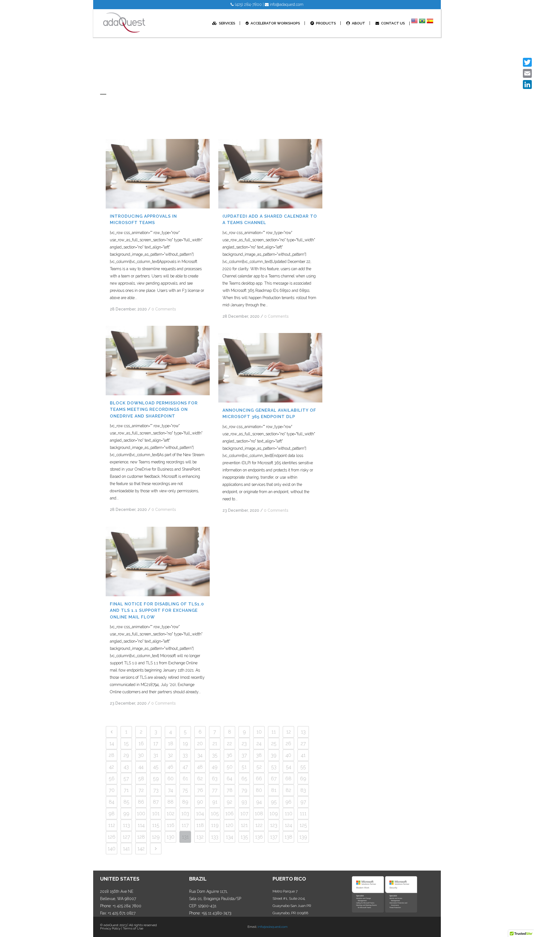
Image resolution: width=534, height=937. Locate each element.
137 (274, 837)
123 (273, 825)
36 (229, 755)
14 (111, 743)
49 (214, 767)
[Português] (422, 23)
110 (288, 813)
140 (111, 848)
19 (185, 743)
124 (288, 825)
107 (244, 813)
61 (185, 778)
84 (111, 802)
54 (288, 767)
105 (215, 813)
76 (200, 790)
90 (200, 802)
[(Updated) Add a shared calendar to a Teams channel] (270, 173)
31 (156, 755)
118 (200, 825)
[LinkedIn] (527, 84)
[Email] (527, 73)
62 (200, 778)
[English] (414, 23)
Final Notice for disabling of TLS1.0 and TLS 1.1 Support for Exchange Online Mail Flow (157, 611)
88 (170, 802)
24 (258, 743)
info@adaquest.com (286, 4)
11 (273, 732)
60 (170, 778)
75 (185, 790)
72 (141, 790)
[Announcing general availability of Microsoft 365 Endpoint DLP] (270, 367)
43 (126, 767)
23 (244, 743)
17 (155, 743)
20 (200, 743)
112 (111, 825)
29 (126, 755)
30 (141, 755)
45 (156, 767)
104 (200, 813)
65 (244, 778)
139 (303, 837)
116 (170, 825)
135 (244, 837)
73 (156, 790)
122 (259, 825)
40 (288, 755)
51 (244, 767)
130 (170, 837)
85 (126, 802)
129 (156, 837)
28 (111, 755)
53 (273, 767)
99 (126, 813)
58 (141, 778)
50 (230, 767)
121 (244, 825)
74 (170, 790)
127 (126, 837)
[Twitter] (527, 62)
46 (170, 767)
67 (274, 778)
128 (141, 837)
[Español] (430, 23)
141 (126, 848)
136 (259, 837)
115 (155, 825)
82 (288, 790)
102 (170, 813)
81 (273, 790)
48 (200, 767)
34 (199, 755)
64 (229, 778)
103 (185, 813)
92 (229, 802)
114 (141, 825)
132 (200, 837)
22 (229, 743)
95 (274, 802)
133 (214, 837)
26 (288, 743)
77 (214, 790)
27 (303, 743)
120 (229, 825)
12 (288, 732)
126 (111, 837)
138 (288, 837)
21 (214, 743)
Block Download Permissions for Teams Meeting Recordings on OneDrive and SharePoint (154, 410)
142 (141, 848)
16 (141, 743)
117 (185, 825)
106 (229, 813)
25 (273, 743)
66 (259, 778)
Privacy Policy (110, 928)
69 (303, 778)
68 (288, 778)
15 (126, 743)
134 (229, 837)
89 (185, 802)
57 (126, 778)
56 (112, 778)
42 (111, 767)
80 (259, 790)
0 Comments (164, 309)
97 (303, 802)
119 (215, 825)
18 (170, 743)
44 (141, 767)
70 (112, 790)
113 (126, 825)
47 (185, 767)
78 (230, 790)
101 (156, 813)
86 (141, 802)
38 (259, 755)
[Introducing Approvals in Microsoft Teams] (158, 173)
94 (259, 802)
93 (244, 802)
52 (259, 767)
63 (214, 778)
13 (303, 732)
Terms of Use (133, 928)
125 (303, 825)
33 (185, 755)
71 (126, 790)
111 (303, 813)
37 (244, 755)
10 (259, 732)
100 (141, 813)
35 (214, 755)
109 (274, 813)
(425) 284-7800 (248, 4)
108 (259, 813)
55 (303, 767)
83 (303, 790)
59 (156, 778)
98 (111, 813)
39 (273, 755)
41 (303, 755)
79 (244, 790)
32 (170, 755)
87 (156, 802)
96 (288, 802)
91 (214, 802)
